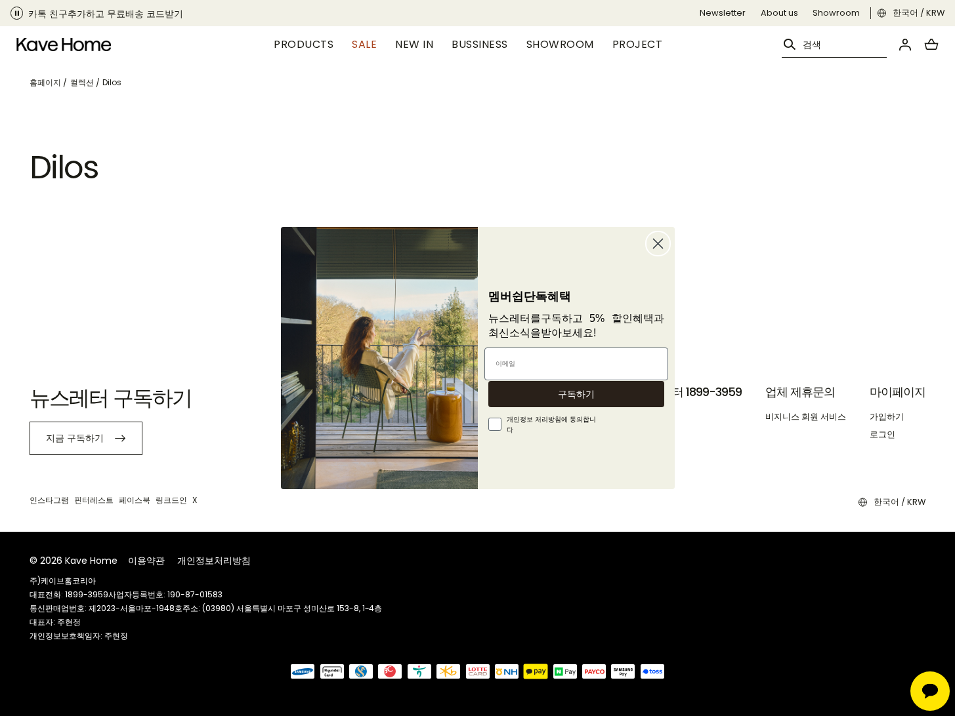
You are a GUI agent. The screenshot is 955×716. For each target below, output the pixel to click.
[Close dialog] (658, 243)
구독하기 (576, 394)
